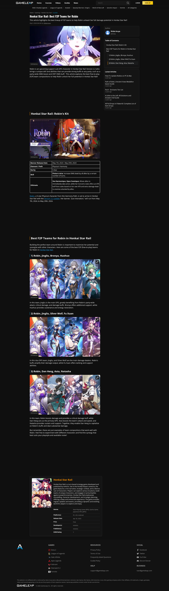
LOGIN (138, 3)
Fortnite (122, 8)
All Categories (132, 8)
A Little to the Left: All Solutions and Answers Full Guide (118, 97)
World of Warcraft (98, 8)
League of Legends (56, 8)
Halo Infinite (55, 557)
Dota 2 (53, 550)
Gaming (37, 13)
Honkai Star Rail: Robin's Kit (116, 45)
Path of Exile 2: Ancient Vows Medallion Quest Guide (119, 83)
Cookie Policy (95, 561)
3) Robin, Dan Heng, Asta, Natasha (121, 63)
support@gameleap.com (99, 571)
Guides (55, 13)
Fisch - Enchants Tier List (114, 90)
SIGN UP (148, 3)
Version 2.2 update (52, 198)
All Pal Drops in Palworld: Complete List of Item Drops (120, 105)
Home (32, 13)
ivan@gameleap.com (144, 571)
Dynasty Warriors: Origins (81, 8)
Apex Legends (56, 561)
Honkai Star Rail (46, 13)
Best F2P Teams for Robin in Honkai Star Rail (121, 50)
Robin (32, 196)
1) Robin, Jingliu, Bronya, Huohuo (121, 55)
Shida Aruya (47, 23)
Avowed (67, 8)
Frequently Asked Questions (100, 557)
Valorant (54, 564)
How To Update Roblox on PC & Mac (118, 76)
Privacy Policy (95, 550)
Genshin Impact (112, 8)
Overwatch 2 (55, 568)
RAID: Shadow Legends (39, 8)
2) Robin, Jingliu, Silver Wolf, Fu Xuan (122, 59)
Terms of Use (95, 553)
